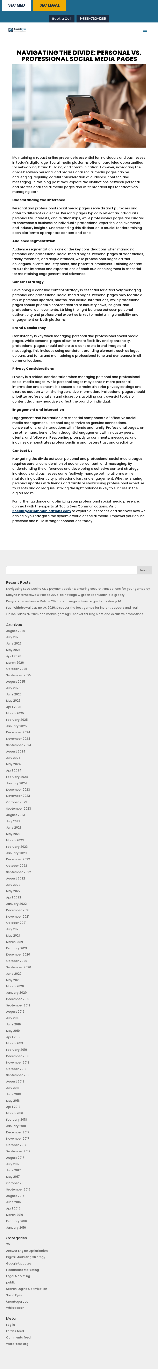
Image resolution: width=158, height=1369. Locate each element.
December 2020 (18, 954)
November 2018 (17, 1062)
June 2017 (13, 1170)
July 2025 (13, 688)
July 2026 (13, 637)
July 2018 (13, 1088)
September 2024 (18, 745)
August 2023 (15, 815)
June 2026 (14, 643)
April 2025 (13, 707)
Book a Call (61, 18)
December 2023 (18, 790)
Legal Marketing (18, 1276)
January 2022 (16, 904)
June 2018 (13, 1094)
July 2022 (13, 885)
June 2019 (13, 1024)
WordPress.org (17, 1344)
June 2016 (13, 1202)
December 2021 (17, 910)
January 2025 (16, 726)
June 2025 (14, 694)
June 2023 (14, 827)
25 (8, 1244)
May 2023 (13, 834)
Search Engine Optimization (26, 1289)
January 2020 (16, 993)
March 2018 (14, 1113)
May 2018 (13, 1101)
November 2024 (18, 739)
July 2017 (13, 1164)
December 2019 (17, 999)
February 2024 (17, 777)
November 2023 (18, 796)
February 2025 (17, 720)
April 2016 (13, 1208)
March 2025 (15, 713)
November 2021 (17, 917)
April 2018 (13, 1107)
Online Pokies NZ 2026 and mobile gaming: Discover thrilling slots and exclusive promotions (74, 614)
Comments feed (18, 1337)
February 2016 (16, 1221)
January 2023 (16, 853)
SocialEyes (14, 1295)
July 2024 (13, 758)
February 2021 (16, 948)
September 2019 (18, 1005)
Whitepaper (15, 1308)
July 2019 (13, 1018)
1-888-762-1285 (93, 18)
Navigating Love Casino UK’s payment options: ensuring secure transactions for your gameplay (78, 589)
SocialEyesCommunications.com (41, 511)
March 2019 (14, 1043)
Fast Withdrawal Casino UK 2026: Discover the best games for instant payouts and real (72, 608)
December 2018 (17, 1056)
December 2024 (18, 732)
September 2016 (18, 1189)
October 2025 (16, 669)
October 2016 (16, 1183)
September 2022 (18, 872)
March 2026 (15, 663)
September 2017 (18, 1151)
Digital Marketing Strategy (25, 1257)
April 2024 (13, 770)
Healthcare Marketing (22, 1270)
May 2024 (13, 764)
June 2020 (14, 974)
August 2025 (15, 682)
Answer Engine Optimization (27, 1251)
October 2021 (16, 923)
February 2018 (16, 1120)
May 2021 (13, 935)
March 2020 (15, 986)
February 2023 (17, 847)
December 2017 (17, 1132)
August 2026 (15, 631)
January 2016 (16, 1228)
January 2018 (16, 1126)
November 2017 (17, 1139)
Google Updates (18, 1263)
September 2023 (18, 809)
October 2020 (16, 961)
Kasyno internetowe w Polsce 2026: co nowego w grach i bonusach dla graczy (65, 595)
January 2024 (16, 783)
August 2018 (15, 1081)
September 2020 (18, 967)
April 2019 (13, 1037)
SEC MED (16, 5)
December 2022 (18, 859)
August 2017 (15, 1158)
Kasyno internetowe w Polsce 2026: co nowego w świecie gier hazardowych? (64, 601)
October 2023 (16, 802)
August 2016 (15, 1196)
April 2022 (13, 897)
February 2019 (16, 1050)
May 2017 (13, 1177)
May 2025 (13, 701)
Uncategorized (17, 1302)
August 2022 (15, 878)
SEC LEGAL (50, 5)
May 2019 (13, 1031)
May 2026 (13, 650)
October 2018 (16, 1069)
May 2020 (13, 980)
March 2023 (15, 840)
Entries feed (15, 1331)
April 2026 (13, 656)
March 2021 (14, 942)
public (10, 1282)
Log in (10, 1325)
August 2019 (15, 1012)
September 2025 (18, 675)
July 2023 (13, 821)
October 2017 (16, 1145)
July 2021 (13, 929)
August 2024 (15, 751)
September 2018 (18, 1075)
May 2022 (13, 891)
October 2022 (16, 866)
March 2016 (14, 1215)
